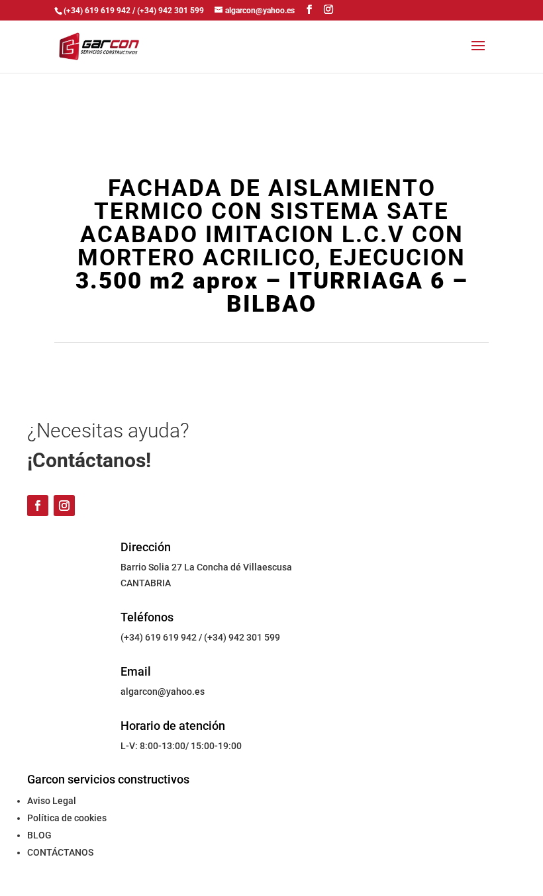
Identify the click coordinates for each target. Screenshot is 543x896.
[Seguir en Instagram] (64, 505)
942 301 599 (254, 637)
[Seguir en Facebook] (37, 505)
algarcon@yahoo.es (163, 691)
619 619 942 (171, 637)
